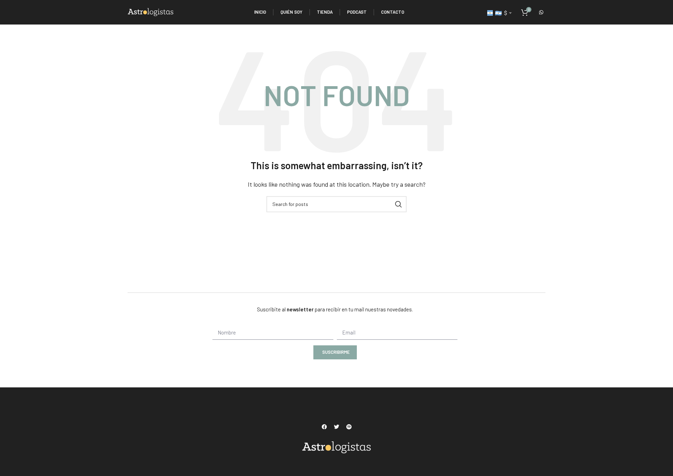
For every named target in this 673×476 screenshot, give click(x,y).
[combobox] (499, 13)
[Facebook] (324, 426)
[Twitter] (336, 426)
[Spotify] (349, 426)
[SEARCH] (398, 204)
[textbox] (499, 13)
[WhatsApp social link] (541, 12)
